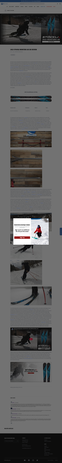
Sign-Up (22, 237)
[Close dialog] (47, 219)
